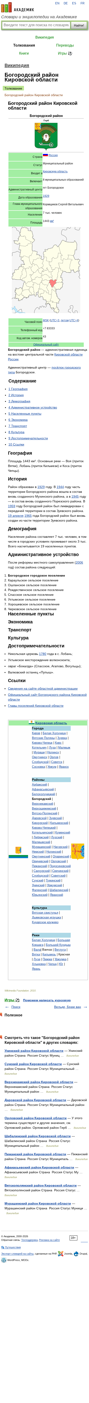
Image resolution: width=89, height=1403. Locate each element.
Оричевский (40, 861)
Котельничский (42, 832)
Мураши (39, 752)
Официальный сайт (46, 344)
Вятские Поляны (43, 738)
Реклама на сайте (49, 1240)
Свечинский (60, 871)
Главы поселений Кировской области (35, 705)
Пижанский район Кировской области (35, 1154)
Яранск (64, 766)
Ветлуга (60, 949)
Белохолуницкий (43, 794)
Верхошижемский (44, 808)
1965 (28, 515)
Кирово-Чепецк (42, 742)
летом (65, 320)
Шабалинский (59, 890)
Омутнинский (41, 856)
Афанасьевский (43, 789)
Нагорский (60, 847)
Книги (24, 53)
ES (74, 3)
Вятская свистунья (45, 912)
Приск (15, 1007)
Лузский (56, 837)
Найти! (79, 25)
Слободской (40, 762)
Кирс (58, 742)
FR (82, 3)
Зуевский (55, 818)
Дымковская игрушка (46, 917)
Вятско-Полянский (44, 813)
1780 (42, 654)
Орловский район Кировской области (36, 1118)
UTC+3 (54, 320)
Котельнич (39, 747)
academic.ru (17, 7)
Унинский (38, 885)
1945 (75, 496)
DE (66, 3)
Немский (38, 851)
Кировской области (68, 354)
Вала (37, 949)
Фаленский (39, 890)
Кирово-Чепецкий (44, 827)
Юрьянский (39, 895)
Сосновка (38, 766)
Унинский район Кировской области (34, 1050)
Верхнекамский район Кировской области (39, 1082)
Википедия (44, 37)
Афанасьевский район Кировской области (39, 1167)
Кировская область (51, 723)
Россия (53, 155)
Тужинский (53, 880)
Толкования (24, 45)
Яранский (56, 895)
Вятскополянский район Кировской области (41, 1185)
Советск (56, 762)
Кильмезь (49, 954)
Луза (52, 747)
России (13, 359)
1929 (46, 196)
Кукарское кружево (45, 922)
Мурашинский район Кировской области (38, 1203)
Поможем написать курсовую (47, 1000)
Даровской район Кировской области (35, 1100)
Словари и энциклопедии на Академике (39, 17)
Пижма (47, 959)
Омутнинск (39, 757)
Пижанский (39, 866)
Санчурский (42, 871)
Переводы (65, 45)
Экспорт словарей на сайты (17, 1253)
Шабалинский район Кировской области (38, 1136)
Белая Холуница (54, 733)
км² (52, 221)
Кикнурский (40, 823)
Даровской (39, 818)
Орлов (54, 757)
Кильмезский (59, 823)
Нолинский (53, 851)
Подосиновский (60, 866)
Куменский (62, 832)
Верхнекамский (42, 803)
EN (57, 3)
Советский (58, 875)
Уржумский (54, 885)
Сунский (37, 880)
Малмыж (64, 747)
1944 (60, 487)
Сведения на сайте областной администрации (43, 688)
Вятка (36, 954)
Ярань (36, 968)
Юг (61, 964)
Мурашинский (41, 847)
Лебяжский (41, 837)
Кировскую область (55, 171)
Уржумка (60, 959)
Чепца (52, 964)
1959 (11, 506)
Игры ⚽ (65, 53)
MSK (46, 320)
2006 (79, 562)
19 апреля (16, 515)
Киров (36, 733)
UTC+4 (73, 320)
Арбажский (39, 784)
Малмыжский (41, 842)
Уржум (51, 766)
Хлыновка (39, 964)
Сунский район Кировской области (33, 1064)
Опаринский (61, 856)
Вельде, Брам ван (67, 1007)
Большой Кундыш (58, 945)
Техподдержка (29, 1240)
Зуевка (62, 738)
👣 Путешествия (11, 1247)
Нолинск (53, 752)
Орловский (58, 861)
